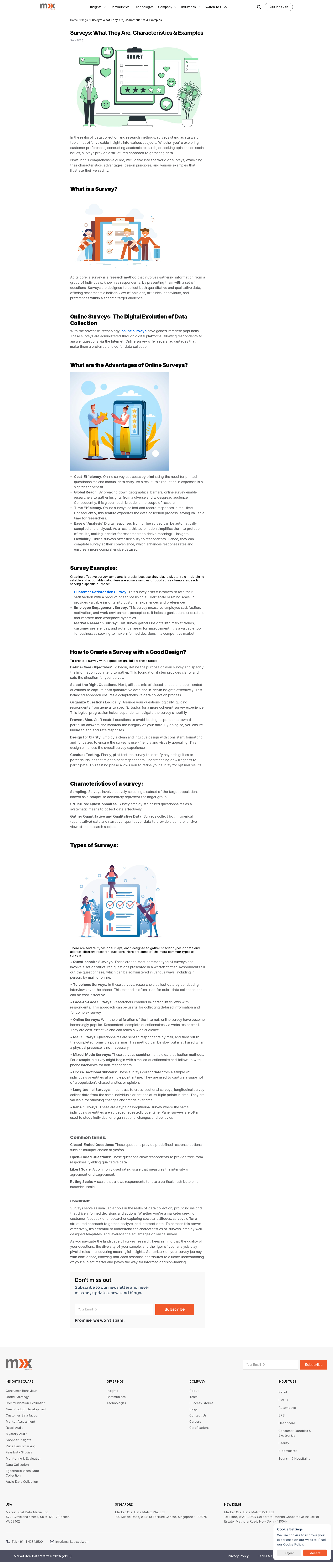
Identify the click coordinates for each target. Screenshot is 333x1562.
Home (74, 20)
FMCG (283, 1400)
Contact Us (198, 1415)
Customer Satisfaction (22, 1415)
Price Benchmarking (20, 1446)
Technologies (116, 1403)
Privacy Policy (238, 1556)
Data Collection (17, 1465)
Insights (112, 1391)
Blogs (84, 20)
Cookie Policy (293, 1544)
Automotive (287, 1408)
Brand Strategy (17, 1397)
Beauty (283, 1443)
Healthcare (286, 1423)
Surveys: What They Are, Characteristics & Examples (126, 20)
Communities (116, 1397)
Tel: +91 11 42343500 (27, 1542)
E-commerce (287, 1451)
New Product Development (26, 1409)
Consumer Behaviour (21, 1391)
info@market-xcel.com (72, 1542)
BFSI (282, 1415)
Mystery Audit (16, 1434)
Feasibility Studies (19, 1452)
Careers (195, 1421)
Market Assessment (20, 1421)
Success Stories (201, 1403)
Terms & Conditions (272, 1556)
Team (193, 1397)
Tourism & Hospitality (294, 1458)
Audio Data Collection (22, 1481)
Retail (282, 1392)
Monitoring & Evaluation (23, 1458)
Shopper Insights (18, 1440)
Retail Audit (14, 1428)
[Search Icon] (259, 7)
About (194, 1391)
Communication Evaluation (25, 1403)
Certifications (199, 1428)
